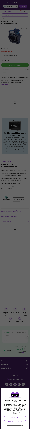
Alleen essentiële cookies (15, 421)
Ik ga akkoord (15, 417)
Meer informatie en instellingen (15, 425)
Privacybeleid (15, 413)
